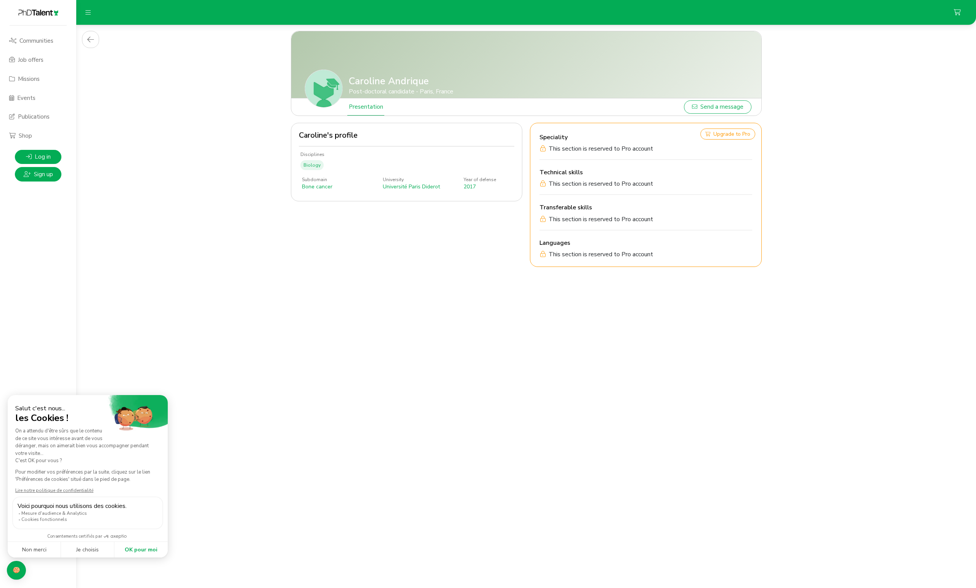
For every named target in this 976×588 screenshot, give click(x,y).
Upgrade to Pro (731, 134)
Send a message (721, 107)
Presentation (366, 107)
